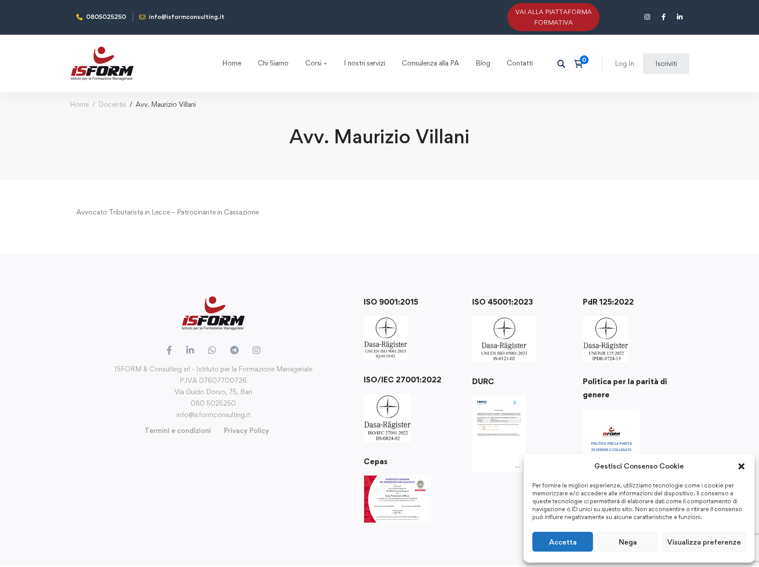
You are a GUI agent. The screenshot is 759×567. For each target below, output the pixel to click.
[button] (741, 466)
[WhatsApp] (212, 350)
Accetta (563, 542)
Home (79, 104)
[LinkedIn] (190, 350)
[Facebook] (169, 350)
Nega (628, 542)
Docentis (112, 104)
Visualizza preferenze (704, 542)
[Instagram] (256, 350)
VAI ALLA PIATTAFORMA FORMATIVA (553, 17)
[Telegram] (234, 350)
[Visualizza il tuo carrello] (581, 63)
